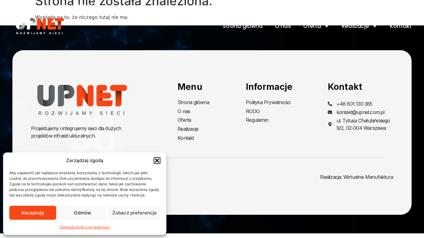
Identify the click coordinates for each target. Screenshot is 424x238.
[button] (157, 160)
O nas (283, 26)
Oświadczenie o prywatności (85, 227)
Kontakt (401, 26)
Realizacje (355, 26)
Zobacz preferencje (134, 213)
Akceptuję (32, 213)
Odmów (82, 213)
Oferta (312, 26)
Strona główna (243, 26)
